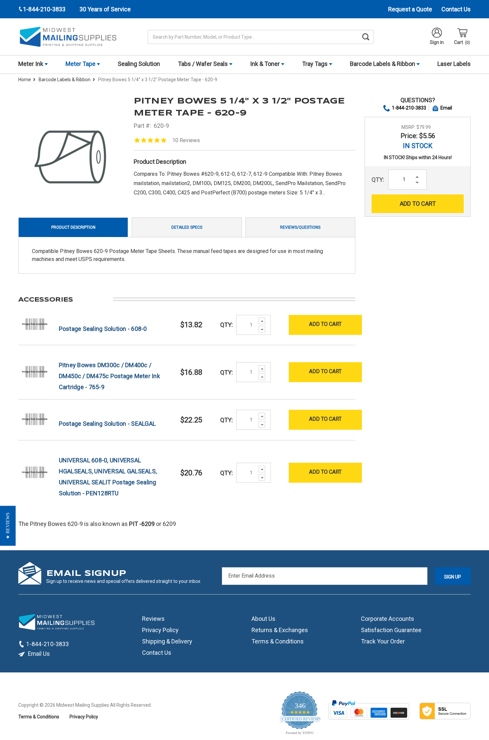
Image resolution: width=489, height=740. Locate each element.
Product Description (73, 227)
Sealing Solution (139, 63)
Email (446, 108)
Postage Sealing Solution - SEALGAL (107, 423)
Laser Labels (454, 63)
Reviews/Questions (300, 227)
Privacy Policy (160, 629)
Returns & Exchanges (279, 629)
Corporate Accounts (387, 618)
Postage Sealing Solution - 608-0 (103, 328)
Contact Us (456, 9)
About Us (263, 618)
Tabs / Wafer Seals (203, 63)
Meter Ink (31, 63)
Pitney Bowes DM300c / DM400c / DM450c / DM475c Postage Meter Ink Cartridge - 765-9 (109, 376)
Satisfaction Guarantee (391, 629)
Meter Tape (81, 63)
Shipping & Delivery (167, 640)
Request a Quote (410, 9)
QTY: (378, 179)
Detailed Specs (186, 227)
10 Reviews (186, 140)
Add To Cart (325, 324)
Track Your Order (383, 640)
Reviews (153, 618)
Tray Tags (315, 63)
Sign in (437, 42)
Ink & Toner (265, 63)
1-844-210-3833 (409, 108)
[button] (8, 526)
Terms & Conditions (277, 640)
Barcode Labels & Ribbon (383, 63)
